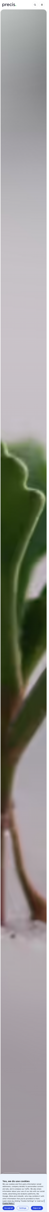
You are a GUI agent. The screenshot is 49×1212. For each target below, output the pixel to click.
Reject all (37, 1208)
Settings (22, 1208)
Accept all (8, 1208)
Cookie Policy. (8, 1203)
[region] (23, 1193)
